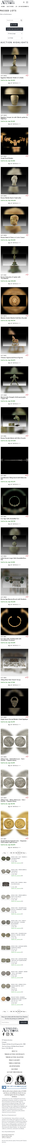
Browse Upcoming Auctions (8, 1134)
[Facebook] (3, 1034)
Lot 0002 (4, 75)
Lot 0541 (3, 516)
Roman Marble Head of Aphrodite (11, 198)
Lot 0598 (3, 717)
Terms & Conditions (14, 1063)
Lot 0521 (3, 475)
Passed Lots (8, 11)
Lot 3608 (3, 756)
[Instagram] (7, 1034)
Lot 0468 (4, 395)
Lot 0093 (3, 195)
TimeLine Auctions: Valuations (14, 1057)
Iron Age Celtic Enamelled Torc (10, 518)
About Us (14, 1051)
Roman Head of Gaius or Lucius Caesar (13, 237)
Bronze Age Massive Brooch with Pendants (13, 599)
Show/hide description (14, 29)
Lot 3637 (3, 838)
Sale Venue (14, 1069)
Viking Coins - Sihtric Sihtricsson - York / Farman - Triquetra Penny (13, 800)
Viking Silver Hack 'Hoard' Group (10, 679)
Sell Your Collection (6, 1137)
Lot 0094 (4, 235)
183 (19, 853)
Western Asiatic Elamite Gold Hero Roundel (14, 318)
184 (21, 853)
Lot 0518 (3, 436)
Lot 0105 (3, 275)
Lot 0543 (3, 556)
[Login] (24, 2)
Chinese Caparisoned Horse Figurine (12, 357)
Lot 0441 (3, 355)
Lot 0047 (4, 156)
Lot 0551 (3, 636)
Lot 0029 (4, 115)
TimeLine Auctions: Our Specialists (14, 1054)
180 (11, 853)
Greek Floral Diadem (7, 158)
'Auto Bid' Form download (14, 1072)
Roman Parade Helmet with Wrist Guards (13, 438)
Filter (15, 24)
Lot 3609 (3, 797)
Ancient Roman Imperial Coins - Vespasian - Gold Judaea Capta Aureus (14, 841)
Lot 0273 (3, 315)
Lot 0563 (3, 677)
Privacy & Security (14, 1060)
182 (16, 853)
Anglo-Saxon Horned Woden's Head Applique (14, 719)
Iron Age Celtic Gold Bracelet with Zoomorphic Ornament (11, 639)
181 (14, 853)
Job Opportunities (14, 1066)
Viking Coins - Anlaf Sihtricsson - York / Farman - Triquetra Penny (13, 759)
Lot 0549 (3, 597)
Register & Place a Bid (7, 1136)
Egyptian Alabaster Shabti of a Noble (12, 77)
